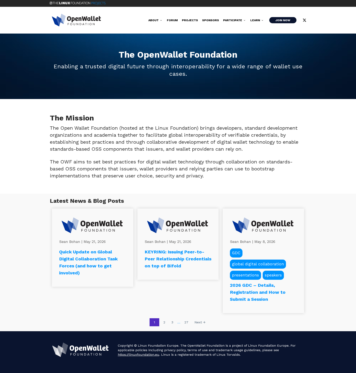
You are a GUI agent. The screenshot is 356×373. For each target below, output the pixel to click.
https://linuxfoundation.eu (138, 355)
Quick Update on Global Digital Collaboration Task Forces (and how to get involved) (88, 262)
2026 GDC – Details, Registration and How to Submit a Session (258, 292)
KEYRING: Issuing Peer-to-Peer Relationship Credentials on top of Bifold (178, 258)
